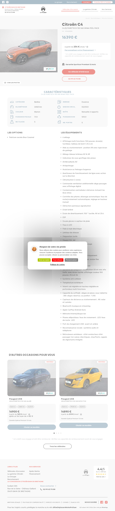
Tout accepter (44, 260)
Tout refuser (57, 260)
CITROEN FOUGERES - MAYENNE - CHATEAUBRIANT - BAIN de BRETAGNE (43, 10)
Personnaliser (71, 260)
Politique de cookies (57, 265)
